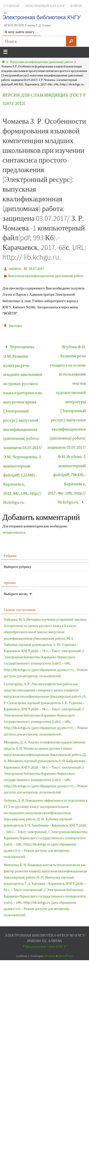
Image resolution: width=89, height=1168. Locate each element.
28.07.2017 (36, 268)
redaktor (15, 268)
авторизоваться (13, 505)
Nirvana (49, 928)
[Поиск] (71, 41)
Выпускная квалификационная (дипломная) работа (41, 62)
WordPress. (65, 928)
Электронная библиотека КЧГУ (41, 17)
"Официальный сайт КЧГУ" (44, 918)
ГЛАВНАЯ (12, 6)
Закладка (15, 325)
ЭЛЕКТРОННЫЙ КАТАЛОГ (45, 6)
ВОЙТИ (76, 6)
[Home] (3, 62)
